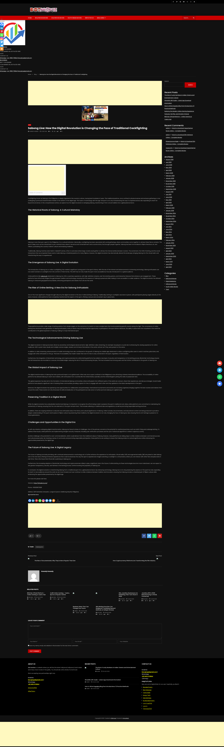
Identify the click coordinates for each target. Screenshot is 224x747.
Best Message (147, 690)
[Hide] (0, 52)
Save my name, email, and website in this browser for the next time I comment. (53, 645)
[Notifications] (194, 1)
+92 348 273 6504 (33, 684)
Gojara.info (169, 148)
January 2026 (170, 178)
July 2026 (169, 162)
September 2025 (171, 189)
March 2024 (169, 237)
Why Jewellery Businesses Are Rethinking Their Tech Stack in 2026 (128, 594)
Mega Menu (100, 18)
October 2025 (170, 186)
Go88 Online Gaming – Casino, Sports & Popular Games (60, 594)
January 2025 (170, 210)
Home (30, 18)
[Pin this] (160, 536)
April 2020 (169, 267)
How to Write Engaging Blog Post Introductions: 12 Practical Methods (107, 686)
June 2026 (169, 165)
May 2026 (169, 167)
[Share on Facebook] (144, 536)
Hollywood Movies (57, 18)
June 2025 (169, 197)
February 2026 (170, 176)
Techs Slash (146, 693)
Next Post (159, 556)
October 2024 (170, 219)
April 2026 (169, 170)
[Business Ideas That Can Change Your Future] (83, 598)
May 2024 (169, 232)
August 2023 (169, 248)
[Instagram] (187, 1)
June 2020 (169, 264)
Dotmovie (113, 718)
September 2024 (171, 221)
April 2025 (169, 202)
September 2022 (171, 256)
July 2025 (168, 194)
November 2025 (170, 184)
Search (166, 81)
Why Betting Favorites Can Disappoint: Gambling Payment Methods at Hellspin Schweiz (106, 608)
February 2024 (170, 240)
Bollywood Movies (41, 18)
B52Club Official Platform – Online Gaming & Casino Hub (36, 594)
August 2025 (169, 192)
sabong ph (44, 276)
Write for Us (89, 18)
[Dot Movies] (53, 10)
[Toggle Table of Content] (62, 193)
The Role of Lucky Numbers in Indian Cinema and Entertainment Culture (115, 668)
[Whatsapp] (39, 499)
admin (76, 611)
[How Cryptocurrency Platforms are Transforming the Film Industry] (159, 560)
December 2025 (171, 181)
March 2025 (169, 205)
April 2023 (169, 251)
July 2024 (169, 227)
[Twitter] (176, 1)
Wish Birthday (147, 698)
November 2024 (171, 216)
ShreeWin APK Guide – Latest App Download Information (103, 680)
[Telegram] (50, 499)
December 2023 (171, 245)
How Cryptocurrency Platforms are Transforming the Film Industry (134, 561)
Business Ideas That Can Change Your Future (81, 607)
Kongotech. (126, 718)
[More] (53, 499)
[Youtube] (184, 1)
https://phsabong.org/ (40, 483)
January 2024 (170, 243)
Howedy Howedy (33, 131)
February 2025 (170, 208)
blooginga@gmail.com (25, 58)
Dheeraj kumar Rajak (172, 141)
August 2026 (169, 159)
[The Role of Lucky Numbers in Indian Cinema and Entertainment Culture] (89, 671)
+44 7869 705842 (12, 58)
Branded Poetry (147, 687)
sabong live (39, 547)
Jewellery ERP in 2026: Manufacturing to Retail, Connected (149, 594)
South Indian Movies (75, 18)
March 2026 (169, 173)
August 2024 (170, 224)
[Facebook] (173, 1)
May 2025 (169, 200)
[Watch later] (190, 1)
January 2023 (170, 253)
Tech (167, 289)
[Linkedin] (33, 499)
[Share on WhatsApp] (154, 536)
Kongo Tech (146, 695)
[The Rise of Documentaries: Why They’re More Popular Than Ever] (30, 560)
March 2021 (169, 262)
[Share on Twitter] (149, 536)
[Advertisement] (94, 93)
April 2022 (169, 259)
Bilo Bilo (31, 597)
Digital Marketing (171, 281)
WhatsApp (3, 58)
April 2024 (169, 235)
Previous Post (32, 556)
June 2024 (169, 229)
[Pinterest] (180, 1)
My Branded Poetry (149, 701)
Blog (35, 74)
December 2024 (171, 213)
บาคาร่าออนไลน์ (147, 703)
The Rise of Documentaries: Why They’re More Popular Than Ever (55, 561)
